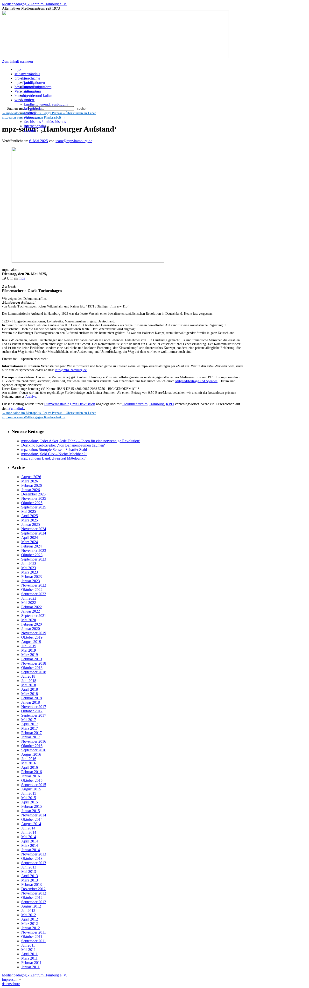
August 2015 (31, 789)
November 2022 (33, 585)
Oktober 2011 (31, 937)
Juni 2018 (28, 681)
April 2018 (29, 689)
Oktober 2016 (31, 746)
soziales (30, 130)
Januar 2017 (30, 737)
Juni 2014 (28, 832)
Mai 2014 (28, 837)
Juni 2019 (28, 646)
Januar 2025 (30, 524)
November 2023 (33, 550)
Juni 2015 (28, 793)
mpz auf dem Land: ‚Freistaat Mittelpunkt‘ (53, 458)
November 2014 (33, 815)
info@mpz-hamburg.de (71, 370)
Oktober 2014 (31, 819)
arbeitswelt (32, 91)
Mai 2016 (28, 763)
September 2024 (33, 533)
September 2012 (33, 902)
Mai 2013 (28, 871)
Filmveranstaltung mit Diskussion (69, 404)
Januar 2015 (30, 811)
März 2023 (29, 572)
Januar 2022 (30, 611)
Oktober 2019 (31, 637)
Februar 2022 (31, 607)
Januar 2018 (30, 702)
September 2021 (33, 616)
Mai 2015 (28, 798)
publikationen (34, 82)
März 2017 (29, 728)
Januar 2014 (30, 850)
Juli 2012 (28, 910)
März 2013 (29, 880)
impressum (10, 979)
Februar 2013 (31, 884)
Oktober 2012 (31, 897)
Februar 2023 (31, 576)
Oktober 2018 (31, 668)
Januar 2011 (30, 967)
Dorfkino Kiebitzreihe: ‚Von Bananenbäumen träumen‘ (63, 445)
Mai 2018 (28, 685)
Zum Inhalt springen (17, 61)
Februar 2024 (31, 546)
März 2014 (29, 845)
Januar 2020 (30, 629)
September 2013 (33, 863)
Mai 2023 (28, 568)
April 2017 (29, 724)
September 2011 (33, 941)
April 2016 (29, 767)
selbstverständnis (27, 74)
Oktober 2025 (31, 503)
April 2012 (29, 919)
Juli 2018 (28, 676)
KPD (170, 404)
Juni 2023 (28, 563)
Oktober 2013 (31, 858)
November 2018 (33, 663)
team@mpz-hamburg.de (74, 141)
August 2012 (31, 906)
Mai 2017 (28, 720)
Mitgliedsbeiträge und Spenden (196, 381)
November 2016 (33, 741)
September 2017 (33, 715)
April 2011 (29, 954)
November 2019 (33, 633)
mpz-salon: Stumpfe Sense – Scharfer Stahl (54, 449)
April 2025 (29, 516)
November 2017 (33, 707)
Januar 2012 (30, 928)
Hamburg (156, 404)
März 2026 (29, 481)
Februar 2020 (31, 624)
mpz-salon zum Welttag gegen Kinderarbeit (33, 417)
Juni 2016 (28, 759)
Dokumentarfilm (134, 404)
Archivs (30, 396)
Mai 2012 (28, 915)
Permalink (16, 408)
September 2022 (33, 594)
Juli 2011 (28, 945)
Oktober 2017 (31, 711)
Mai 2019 (28, 650)
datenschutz (11, 984)
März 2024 (29, 542)
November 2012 (33, 893)
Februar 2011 (31, 963)
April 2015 (29, 802)
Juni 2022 (28, 598)
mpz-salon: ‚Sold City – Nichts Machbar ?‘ (54, 454)
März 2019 (29, 655)
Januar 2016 (30, 776)
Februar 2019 (31, 659)
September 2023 (33, 559)
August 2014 (31, 824)
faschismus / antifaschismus (45, 122)
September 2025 (33, 507)
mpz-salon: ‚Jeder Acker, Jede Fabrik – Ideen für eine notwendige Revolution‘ (80, 441)
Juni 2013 (28, 867)
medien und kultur (38, 95)
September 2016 (33, 750)
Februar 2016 (31, 772)
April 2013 (29, 876)
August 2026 (31, 477)
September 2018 (33, 672)
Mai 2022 (28, 603)
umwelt (29, 87)
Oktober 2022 (31, 589)
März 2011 (29, 958)
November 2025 (33, 498)
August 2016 (31, 754)
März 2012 (29, 923)
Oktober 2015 (31, 780)
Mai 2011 (28, 950)
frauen (29, 100)
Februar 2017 (31, 733)
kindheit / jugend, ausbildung (46, 104)
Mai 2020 (28, 620)
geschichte (32, 78)
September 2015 (33, 785)
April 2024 (29, 537)
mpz (17, 69)
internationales (35, 126)
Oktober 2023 (31, 555)
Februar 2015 (31, 806)
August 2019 (31, 642)
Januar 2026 (30, 490)
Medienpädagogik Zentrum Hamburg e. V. (34, 4)
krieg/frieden (33, 109)
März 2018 (29, 694)
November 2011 (33, 932)
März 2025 (29, 520)
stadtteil (30, 113)
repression (32, 117)
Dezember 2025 (33, 494)
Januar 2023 (30, 581)
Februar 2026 (31, 485)
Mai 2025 (28, 511)
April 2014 (29, 841)
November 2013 (33, 854)
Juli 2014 (28, 828)
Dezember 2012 (33, 889)
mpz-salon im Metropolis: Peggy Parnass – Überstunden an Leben (49, 413)
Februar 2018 (31, 698)
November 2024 (33, 529)
